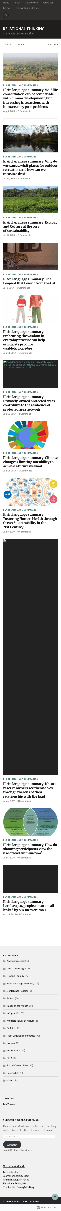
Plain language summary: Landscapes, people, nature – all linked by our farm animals (28, 906)
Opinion (11, 1027)
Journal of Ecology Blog (16, 1175)
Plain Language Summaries (20, 85)
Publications (13, 1050)
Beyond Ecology (15, 975)
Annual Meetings (16, 968)
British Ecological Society (20, 983)
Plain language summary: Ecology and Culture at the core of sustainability (30, 226)
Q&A (9, 1057)
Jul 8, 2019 (8, 287)
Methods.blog (10, 1171)
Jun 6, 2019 (9, 801)
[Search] (6, 15)
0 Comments (24, 111)
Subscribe (12, 1144)
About (17, 2)
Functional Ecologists (14, 1183)
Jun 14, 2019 (9, 353)
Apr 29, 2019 (9, 914)
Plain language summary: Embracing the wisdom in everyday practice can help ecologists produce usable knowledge (24, 340)
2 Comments (23, 287)
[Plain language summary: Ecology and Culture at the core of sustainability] (30, 199)
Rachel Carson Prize (17, 1065)
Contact (7, 8)
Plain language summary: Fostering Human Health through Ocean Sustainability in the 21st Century (30, 521)
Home (6, 2)
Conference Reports (17, 990)
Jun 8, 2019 (9, 531)
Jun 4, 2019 (9, 857)
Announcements (15, 960)
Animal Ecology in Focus (16, 1179)
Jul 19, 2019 (9, 235)
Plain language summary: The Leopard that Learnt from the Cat (29, 281)
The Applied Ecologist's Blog (18, 1187)
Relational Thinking (24, 29)
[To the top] (55, 1197)
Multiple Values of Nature (20, 1020)
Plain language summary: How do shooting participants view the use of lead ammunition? (30, 849)
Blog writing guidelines (27, 8)
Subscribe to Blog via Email (21, 1120)
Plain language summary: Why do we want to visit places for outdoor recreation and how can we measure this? (30, 167)
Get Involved (31, 2)
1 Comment (24, 178)
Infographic (13, 1013)
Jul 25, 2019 (9, 178)
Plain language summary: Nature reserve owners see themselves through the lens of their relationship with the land (29, 790)
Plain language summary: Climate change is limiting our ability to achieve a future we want (30, 462)
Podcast (11, 1042)
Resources (48, 2)
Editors (11, 998)
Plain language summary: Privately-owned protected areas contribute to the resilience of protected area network (29, 403)
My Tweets (9, 1104)
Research (12, 1072)
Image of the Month (17, 1005)
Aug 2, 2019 (9, 111)
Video (10, 1080)
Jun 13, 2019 (9, 413)
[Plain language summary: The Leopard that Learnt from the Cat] (30, 256)
